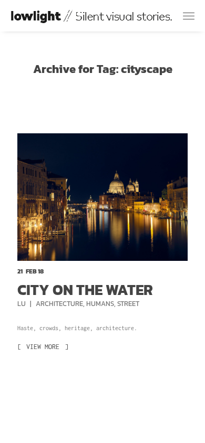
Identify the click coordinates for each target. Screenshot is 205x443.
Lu (22, 304)
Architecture (59, 304)
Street (128, 304)
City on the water (85, 290)
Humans (100, 304)
